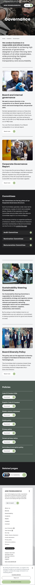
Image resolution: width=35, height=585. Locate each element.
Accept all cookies (16, 581)
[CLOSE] (32, 568)
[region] (17, 575)
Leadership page (21, 226)
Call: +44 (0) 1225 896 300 (10, 561)
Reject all (16, 577)
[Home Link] (12, 5)
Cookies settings (16, 574)
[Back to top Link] (29, 491)
